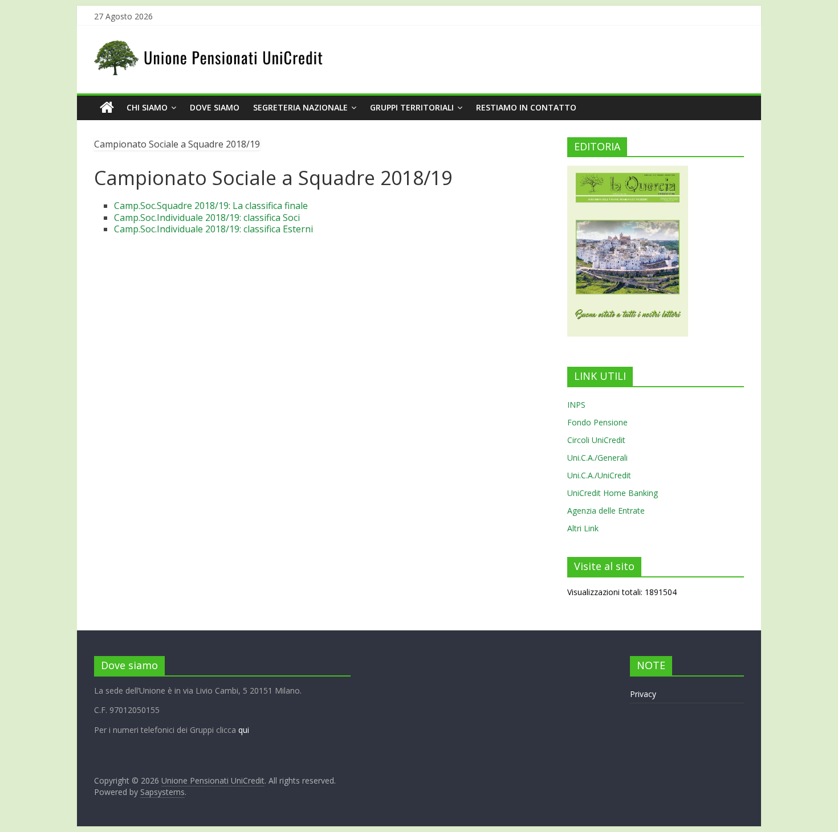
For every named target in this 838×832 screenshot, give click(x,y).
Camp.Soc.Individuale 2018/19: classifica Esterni (213, 229)
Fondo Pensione (597, 422)
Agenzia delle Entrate (606, 510)
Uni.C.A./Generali (597, 457)
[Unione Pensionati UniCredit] (107, 108)
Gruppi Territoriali (412, 107)
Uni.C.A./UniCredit (599, 475)
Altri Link (583, 528)
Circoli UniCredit (596, 440)
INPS (576, 404)
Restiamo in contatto (526, 107)
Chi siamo (147, 107)
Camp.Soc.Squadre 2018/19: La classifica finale (211, 205)
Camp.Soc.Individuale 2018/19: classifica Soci (207, 217)
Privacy (643, 693)
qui (243, 729)
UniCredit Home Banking (612, 492)
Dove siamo (214, 107)
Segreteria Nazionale (300, 107)
